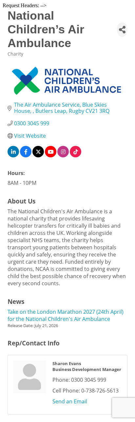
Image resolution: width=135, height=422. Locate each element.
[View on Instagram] (63, 155)
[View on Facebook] (25, 155)
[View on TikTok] (75, 155)
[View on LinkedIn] (13, 155)
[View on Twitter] (38, 155)
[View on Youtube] (50, 155)
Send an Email (69, 401)
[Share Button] (122, 29)
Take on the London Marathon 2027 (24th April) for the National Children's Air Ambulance (66, 315)
